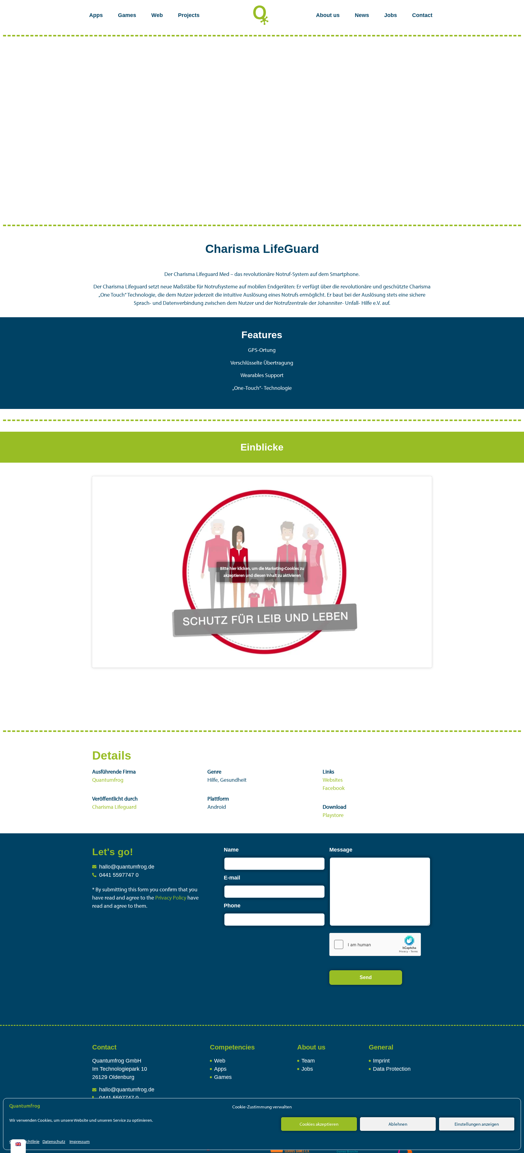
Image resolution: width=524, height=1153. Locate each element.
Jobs (390, 15)
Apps (96, 15)
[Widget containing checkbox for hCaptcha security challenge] (375, 944)
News (362, 15)
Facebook (333, 787)
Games (127, 15)
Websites (333, 779)
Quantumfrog (107, 779)
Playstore (333, 814)
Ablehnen (397, 1124)
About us (328, 15)
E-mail (232, 877)
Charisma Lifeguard (114, 806)
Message (340, 849)
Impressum (79, 1141)
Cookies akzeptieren (319, 1124)
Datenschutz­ (53, 1141)
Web (157, 15)
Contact (422, 15)
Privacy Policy (171, 897)
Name (231, 849)
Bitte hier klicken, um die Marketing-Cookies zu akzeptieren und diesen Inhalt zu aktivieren (262, 572)
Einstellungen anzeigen (477, 1124)
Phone (232, 905)
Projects (189, 15)
